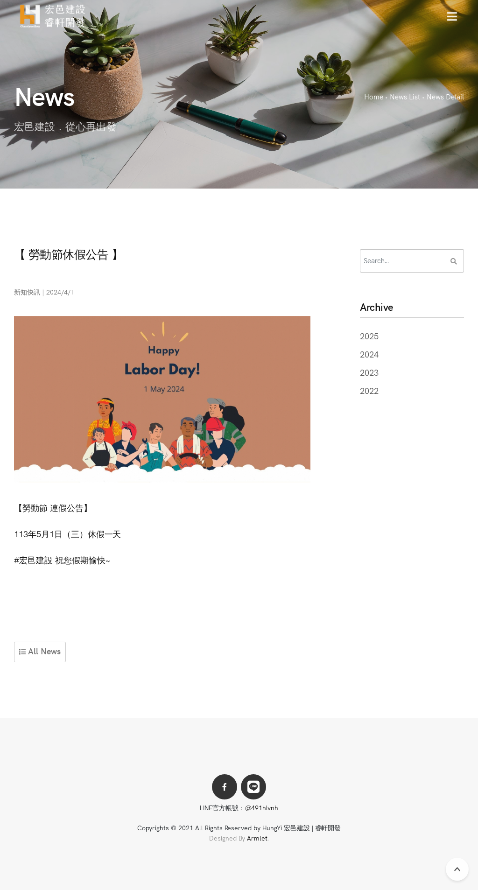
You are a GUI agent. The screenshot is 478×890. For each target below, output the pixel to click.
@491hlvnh (262, 807)
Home (373, 96)
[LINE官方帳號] (253, 786)
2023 (369, 372)
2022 (369, 390)
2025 (369, 336)
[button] (452, 16)
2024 (369, 354)
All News (43, 651)
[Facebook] (224, 786)
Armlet (257, 837)
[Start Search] (454, 261)
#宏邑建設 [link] (33, 560)
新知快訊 (27, 291)
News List (405, 96)
